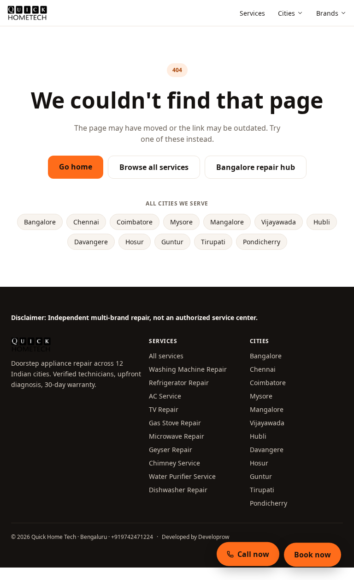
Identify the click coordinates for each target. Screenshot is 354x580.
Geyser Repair (170, 449)
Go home (75, 167)
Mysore (181, 222)
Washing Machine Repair (188, 369)
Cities (286, 13)
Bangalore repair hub (255, 167)
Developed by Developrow (195, 537)
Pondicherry (261, 241)
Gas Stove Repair (175, 422)
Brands (327, 13)
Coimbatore (135, 222)
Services (252, 13)
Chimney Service (174, 463)
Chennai (86, 222)
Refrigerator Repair (179, 382)
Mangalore (227, 222)
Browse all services (154, 167)
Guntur (172, 241)
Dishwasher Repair (178, 489)
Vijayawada (278, 222)
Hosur (134, 241)
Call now (253, 554)
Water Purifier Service (182, 476)
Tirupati (213, 241)
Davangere (91, 241)
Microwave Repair (176, 436)
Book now (312, 555)
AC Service (165, 396)
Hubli (321, 222)
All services (166, 355)
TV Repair (163, 409)
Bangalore (40, 222)
